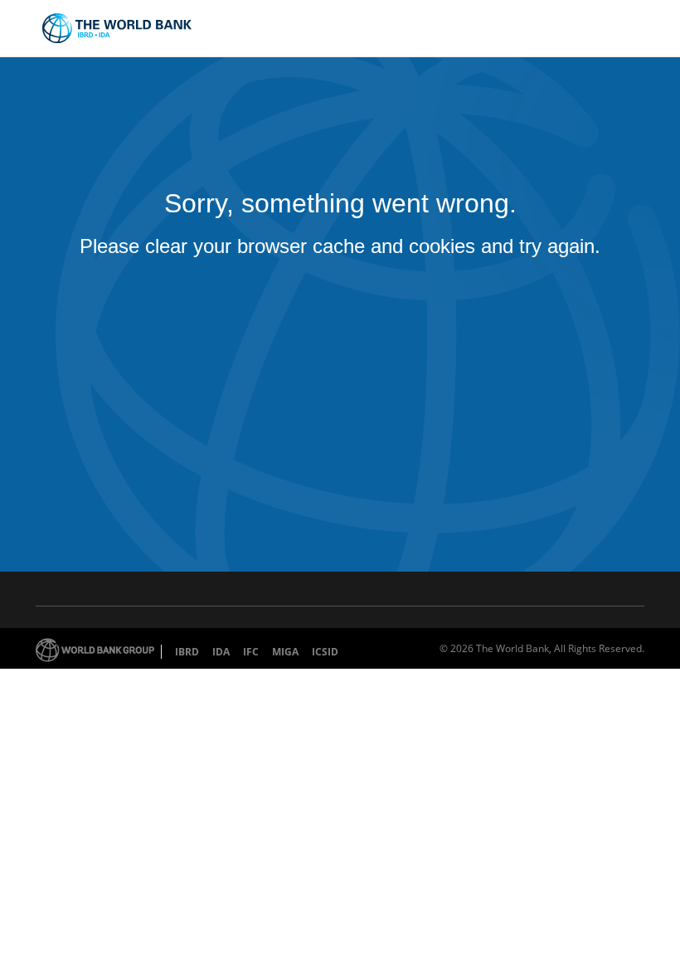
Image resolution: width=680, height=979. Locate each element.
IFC (251, 652)
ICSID (325, 652)
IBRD (187, 652)
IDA (221, 652)
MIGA (285, 652)
